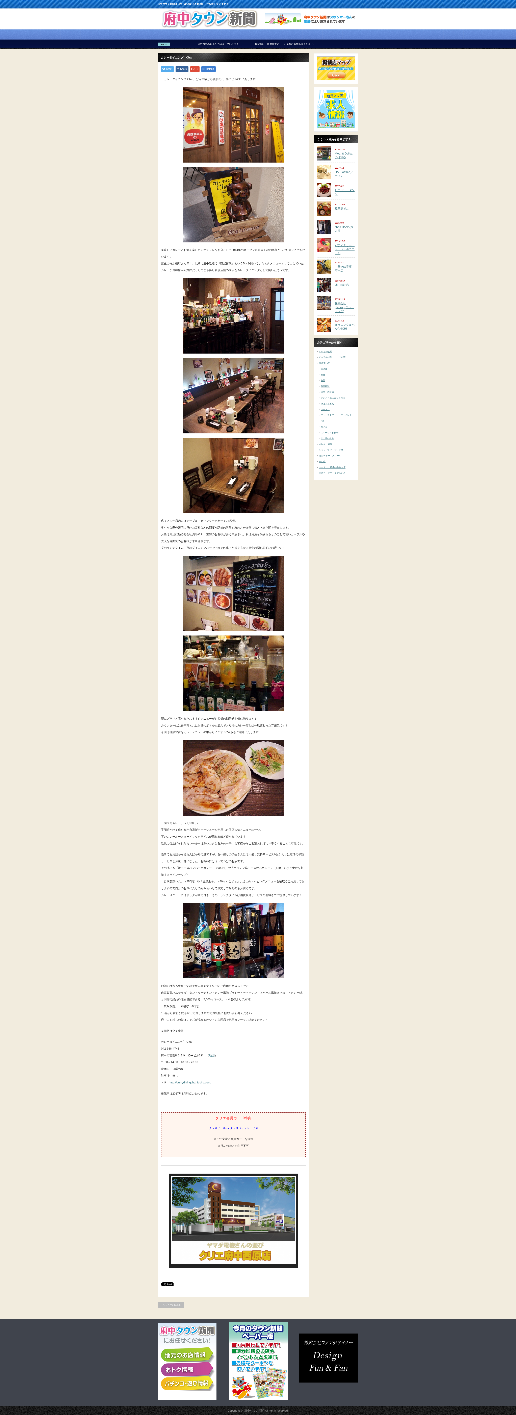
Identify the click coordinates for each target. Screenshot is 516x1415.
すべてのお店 (325, 351)
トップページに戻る (171, 1304)
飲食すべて (324, 363)
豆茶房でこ (342, 208)
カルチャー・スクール (330, 455)
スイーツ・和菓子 (329, 432)
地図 (212, 1055)
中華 (323, 380)
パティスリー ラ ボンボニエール (345, 249)
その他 (322, 461)
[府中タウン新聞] (209, 28)
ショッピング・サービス (331, 450)
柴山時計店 (342, 285)
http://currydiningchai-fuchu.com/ (190, 1082)
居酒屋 (324, 369)
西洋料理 (325, 386)
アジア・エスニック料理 (333, 398)
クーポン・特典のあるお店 (332, 467)
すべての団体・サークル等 (332, 357)
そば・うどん (327, 403)
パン (323, 421)
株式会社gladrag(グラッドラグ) (344, 307)
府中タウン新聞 (254, 1410)
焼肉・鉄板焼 (327, 392)
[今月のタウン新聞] (258, 1399)
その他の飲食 (327, 438)
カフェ (324, 427)
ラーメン (325, 409)
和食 (323, 375)
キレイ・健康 (325, 444)
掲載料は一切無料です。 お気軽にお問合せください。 (183, 44)
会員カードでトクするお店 (332, 473)
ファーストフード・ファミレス (336, 415)
